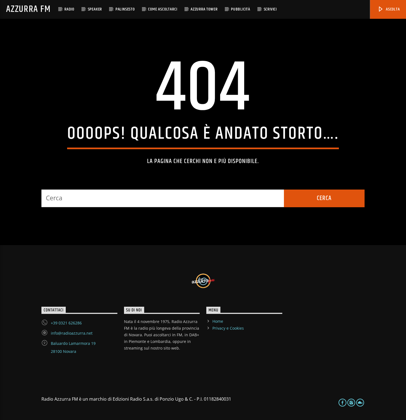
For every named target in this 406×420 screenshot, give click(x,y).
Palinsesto (125, 9)
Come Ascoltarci (162, 9)
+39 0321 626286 (66, 323)
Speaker (95, 9)
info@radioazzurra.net (72, 333)
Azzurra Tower (204, 9)
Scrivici (270, 9)
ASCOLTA (392, 9)
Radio (69, 9)
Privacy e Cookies (228, 328)
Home (217, 321)
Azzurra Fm (28, 9)
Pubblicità (240, 9)
